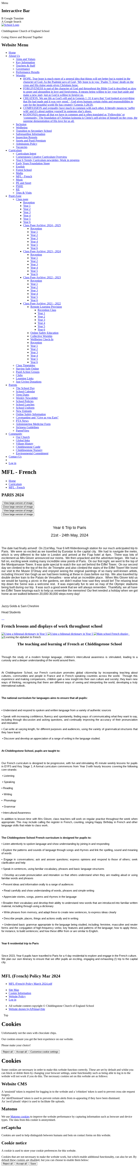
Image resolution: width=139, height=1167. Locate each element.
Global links (23, 440)
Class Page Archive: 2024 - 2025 (42, 225)
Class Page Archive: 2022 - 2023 (42, 277)
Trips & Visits (24, 192)
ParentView (22, 430)
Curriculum (15, 150)
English (20, 166)
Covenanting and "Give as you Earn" (37, 417)
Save (33, 1163)
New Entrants (24, 411)
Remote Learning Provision (46, 306)
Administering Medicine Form (33, 424)
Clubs (19, 375)
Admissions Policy (26, 143)
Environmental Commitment (32, 453)
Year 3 (27, 212)
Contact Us (15, 456)
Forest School (24, 169)
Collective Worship (41, 336)
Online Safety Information (31, 414)
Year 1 (27, 205)
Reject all (8, 1051)
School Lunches (25, 404)
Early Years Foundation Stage (33, 163)
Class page (22, 199)
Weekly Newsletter (27, 397)
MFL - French (24, 176)
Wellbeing (22, 127)
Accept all (21, 1051)
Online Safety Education (44, 332)
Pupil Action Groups (27, 371)
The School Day (25, 388)
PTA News (22, 420)
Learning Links (24, 378)
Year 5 (27, 218)
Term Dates (22, 394)
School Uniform (25, 407)
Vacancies (21, 147)
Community (15, 433)
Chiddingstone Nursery (29, 450)
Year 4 (27, 215)
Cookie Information (20, 993)
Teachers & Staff (25, 65)
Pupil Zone (15, 195)
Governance (23, 68)
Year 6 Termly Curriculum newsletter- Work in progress (47, 160)
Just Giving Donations (28, 381)
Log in (12, 463)
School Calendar (25, 391)
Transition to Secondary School (34, 130)
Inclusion (21, 124)
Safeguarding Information (30, 134)
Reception (29, 202)
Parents (13, 384)
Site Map (14, 989)
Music (19, 179)
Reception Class (47, 310)
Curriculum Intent (26, 153)
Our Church (23, 437)
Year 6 (27, 222)
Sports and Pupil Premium (31, 140)
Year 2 (27, 209)
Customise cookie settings (44, 1051)
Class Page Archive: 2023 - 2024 (42, 251)
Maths (19, 173)
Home (12, 52)
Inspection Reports (26, 137)
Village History (24, 443)
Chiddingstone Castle (28, 446)
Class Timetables (25, 365)
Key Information (25, 62)
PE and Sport (23, 182)
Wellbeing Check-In (41, 339)
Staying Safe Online (27, 368)
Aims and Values (25, 59)
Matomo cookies (20, 1116)
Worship (21, 75)
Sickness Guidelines (27, 427)
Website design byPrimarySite (27, 1009)
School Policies (24, 401)
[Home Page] (10, 24)
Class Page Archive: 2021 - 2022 (42, 303)
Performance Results (27, 72)
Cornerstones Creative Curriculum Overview (41, 156)
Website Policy (17, 996)
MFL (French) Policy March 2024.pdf (30, 983)
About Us (14, 55)
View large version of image (18, 503)
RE (18, 189)
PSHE (19, 186)
